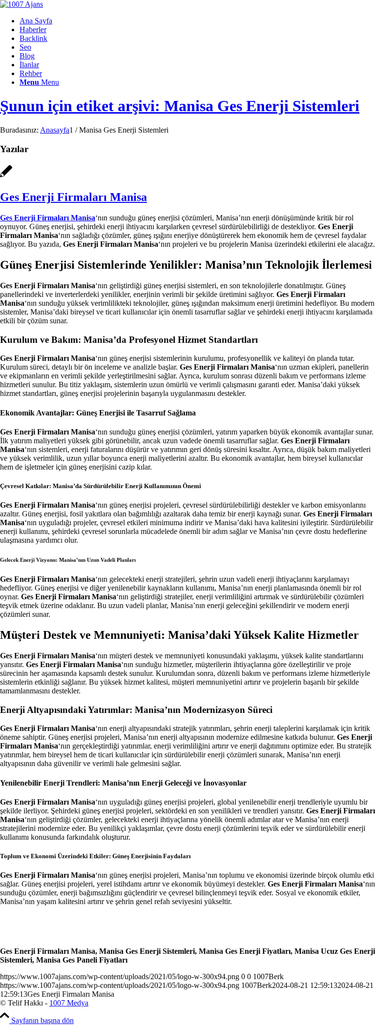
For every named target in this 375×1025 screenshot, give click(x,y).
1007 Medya (68, 1003)
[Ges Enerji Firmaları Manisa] (6, 176)
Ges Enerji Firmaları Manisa (73, 197)
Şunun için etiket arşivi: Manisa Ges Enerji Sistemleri (179, 106)
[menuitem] (197, 21)
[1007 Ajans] (21, 4)
